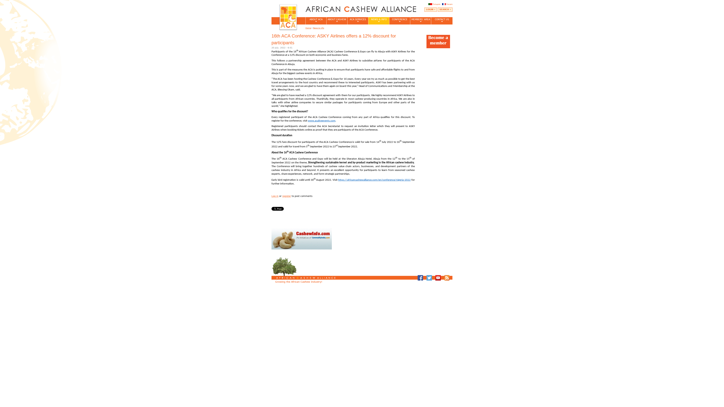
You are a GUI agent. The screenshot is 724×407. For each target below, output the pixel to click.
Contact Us (440, 20)
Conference (398, 20)
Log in (275, 196)
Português (436, 4)
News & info (377, 20)
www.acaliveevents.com (321, 120)
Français (449, 4)
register (286, 196)
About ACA (314, 20)
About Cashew (336, 20)
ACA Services (356, 20)
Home (308, 28)
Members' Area (420, 20)
